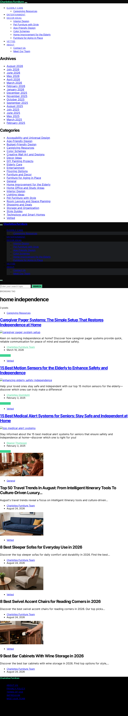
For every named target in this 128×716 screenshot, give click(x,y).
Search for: (6, 282)
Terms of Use (15, 692)
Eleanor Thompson (17, 442)
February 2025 (16, 122)
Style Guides (14, 211)
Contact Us (19, 47)
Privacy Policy (16, 688)
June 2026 (13, 72)
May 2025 (13, 116)
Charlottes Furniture (12, 1)
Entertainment (16, 14)
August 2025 (15, 106)
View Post (5, 355)
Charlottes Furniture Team (21, 347)
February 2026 (16, 86)
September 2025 (17, 102)
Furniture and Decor (19, 174)
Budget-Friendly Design (21, 144)
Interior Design (21, 21)
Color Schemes (21, 31)
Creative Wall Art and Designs (25, 154)
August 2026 (15, 66)
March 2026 (14, 82)
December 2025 (17, 92)
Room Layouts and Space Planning (28, 201)
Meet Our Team (21, 51)
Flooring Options (17, 171)
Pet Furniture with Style (26, 24)
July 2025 (13, 109)
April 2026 (13, 79)
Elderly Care (15, 8)
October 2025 (15, 99)
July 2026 (13, 69)
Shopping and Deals (19, 204)
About (10, 44)
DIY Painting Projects (20, 161)
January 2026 (15, 89)
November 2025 (17, 96)
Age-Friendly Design (24, 27)
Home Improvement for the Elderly (32, 34)
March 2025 (14, 119)
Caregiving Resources (25, 11)
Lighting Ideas (15, 194)
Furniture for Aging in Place (28, 37)
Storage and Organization (23, 208)
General (11, 181)
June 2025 (13, 112)
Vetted (11, 41)
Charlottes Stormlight (18, 395)
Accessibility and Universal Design (28, 137)
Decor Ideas (14, 18)
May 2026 (13, 76)
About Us (12, 685)
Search (37, 286)
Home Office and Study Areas (25, 187)
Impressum (13, 695)
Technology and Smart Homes (26, 214)
